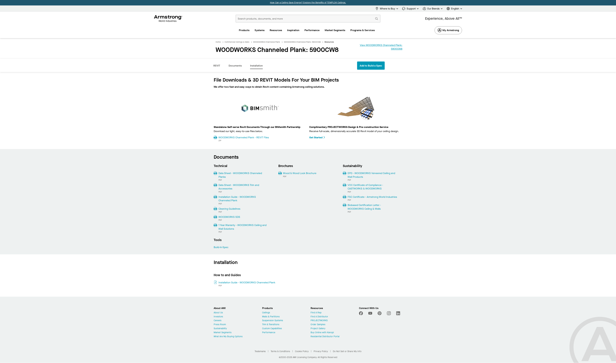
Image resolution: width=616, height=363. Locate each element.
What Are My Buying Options (228, 336)
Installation (256, 65)
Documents (235, 65)
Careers (217, 320)
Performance (268, 332)
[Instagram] (389, 313)
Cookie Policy (302, 351)
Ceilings (266, 312)
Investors (218, 316)
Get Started (316, 137)
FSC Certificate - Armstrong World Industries (372, 197)
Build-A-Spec (221, 247)
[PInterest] (379, 313)
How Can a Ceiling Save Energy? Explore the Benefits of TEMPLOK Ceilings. (308, 2)
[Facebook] (361, 313)
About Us (218, 312)
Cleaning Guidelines (229, 208)
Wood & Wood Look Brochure (299, 173)
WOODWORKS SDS (229, 217)
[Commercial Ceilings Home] (168, 18)
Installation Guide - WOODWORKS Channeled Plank (237, 198)
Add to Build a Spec (371, 65)
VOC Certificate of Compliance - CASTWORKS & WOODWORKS (365, 186)
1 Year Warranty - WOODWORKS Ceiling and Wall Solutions (242, 226)
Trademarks (260, 351)
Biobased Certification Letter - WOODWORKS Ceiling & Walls (364, 206)
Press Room (220, 324)
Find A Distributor (319, 316)
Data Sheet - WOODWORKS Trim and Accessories (238, 186)
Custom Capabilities (272, 328)
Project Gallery (318, 328)
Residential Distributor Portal (325, 336)
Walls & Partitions (271, 316)
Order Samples (318, 324)
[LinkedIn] (398, 313)
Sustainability (220, 328)
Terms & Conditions (280, 351)
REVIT (216, 65)
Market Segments (222, 332)
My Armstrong (450, 30)
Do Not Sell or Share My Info (347, 351)
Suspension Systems (272, 320)
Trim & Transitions (270, 324)
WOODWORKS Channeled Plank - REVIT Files (243, 137)
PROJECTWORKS (319, 320)
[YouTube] (370, 313)
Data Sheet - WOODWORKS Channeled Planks (240, 174)
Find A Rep (316, 312)
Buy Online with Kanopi (322, 332)
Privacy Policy (321, 351)
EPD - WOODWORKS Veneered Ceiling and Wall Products (371, 174)
